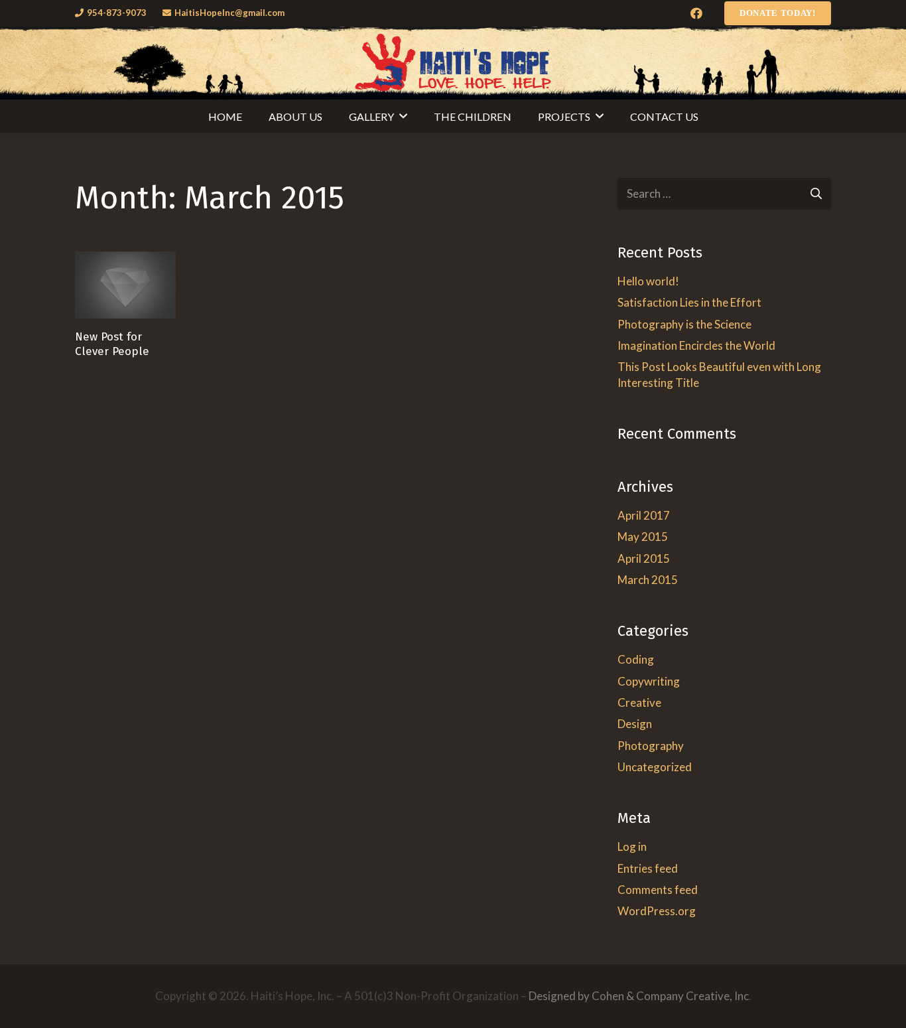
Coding (635, 659)
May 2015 (642, 537)
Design (634, 724)
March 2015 (647, 580)
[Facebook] (696, 13)
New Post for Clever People (112, 344)
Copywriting (648, 681)
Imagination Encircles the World (696, 345)
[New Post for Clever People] (125, 285)
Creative (639, 702)
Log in (632, 846)
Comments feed (657, 890)
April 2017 (643, 515)
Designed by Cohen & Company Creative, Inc (639, 996)
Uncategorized (654, 767)
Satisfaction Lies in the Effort (689, 302)
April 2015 (643, 558)
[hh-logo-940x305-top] (453, 63)
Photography (650, 746)
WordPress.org (656, 911)
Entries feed (647, 868)
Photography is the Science (684, 324)
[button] (403, 116)
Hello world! (648, 281)
